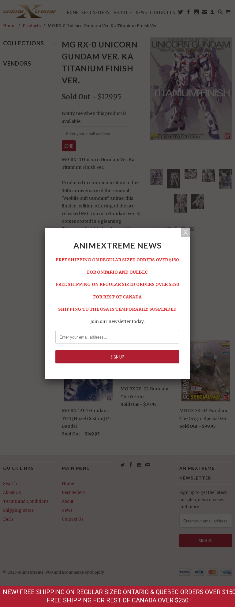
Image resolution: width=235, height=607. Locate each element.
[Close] (185, 232)
